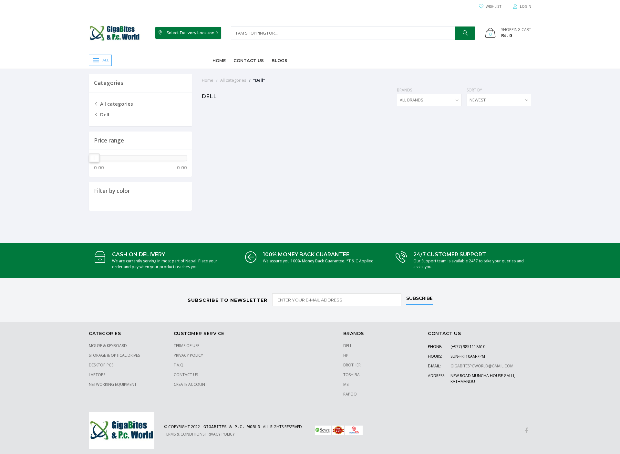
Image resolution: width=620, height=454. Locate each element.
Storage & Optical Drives (114, 355)
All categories (116, 103)
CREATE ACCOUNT (190, 384)
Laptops (97, 374)
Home (219, 60)
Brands (404, 90)
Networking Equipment (113, 384)
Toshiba (351, 374)
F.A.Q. (179, 365)
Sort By (474, 90)
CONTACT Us (186, 374)
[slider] (94, 158)
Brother (352, 365)
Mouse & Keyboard (108, 345)
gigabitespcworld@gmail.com (481, 366)
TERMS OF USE (186, 345)
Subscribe (419, 298)
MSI (346, 384)
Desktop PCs (101, 365)
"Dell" (259, 80)
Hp (345, 355)
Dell (104, 114)
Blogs (279, 60)
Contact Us (248, 60)
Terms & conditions (184, 434)
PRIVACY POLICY (188, 355)
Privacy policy (220, 434)
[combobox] (429, 100)
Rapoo (350, 394)
